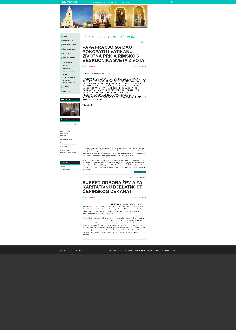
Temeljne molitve (69, 77)
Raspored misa (68, 40)
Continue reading (139, 172)
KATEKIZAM (67, 69)
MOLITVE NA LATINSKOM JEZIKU (69, 82)
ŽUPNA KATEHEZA (69, 49)
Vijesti (143, 42)
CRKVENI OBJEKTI (113, 2)
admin (144, 66)
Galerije (66, 87)
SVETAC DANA (67, 62)
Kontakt (66, 91)
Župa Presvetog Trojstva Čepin (69, 2)
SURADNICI (67, 53)
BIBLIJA (65, 65)
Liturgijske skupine (98, 2)
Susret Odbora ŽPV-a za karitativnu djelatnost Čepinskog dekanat (112, 187)
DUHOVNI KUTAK (69, 58)
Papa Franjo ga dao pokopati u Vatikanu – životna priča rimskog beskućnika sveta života (113, 54)
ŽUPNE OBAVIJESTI (140, 177)
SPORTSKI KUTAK (127, 2)
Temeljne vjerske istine (69, 73)
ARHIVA (63, 167)
